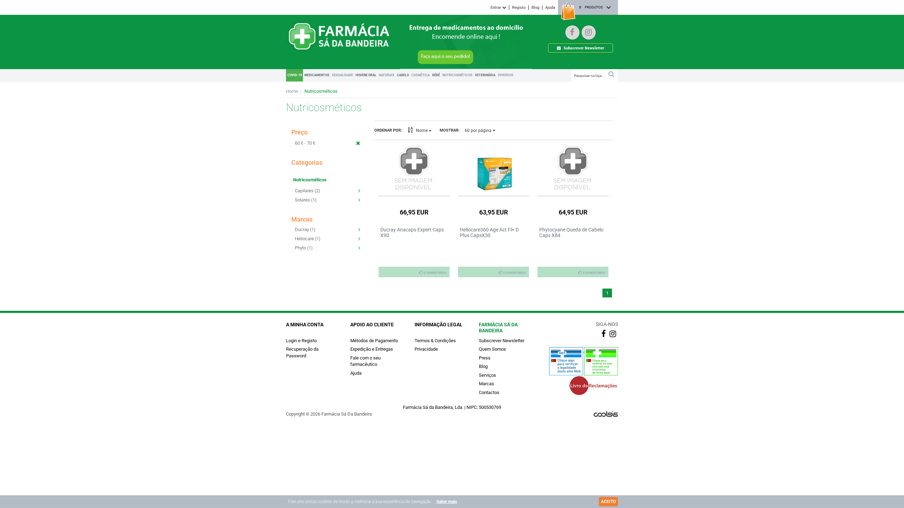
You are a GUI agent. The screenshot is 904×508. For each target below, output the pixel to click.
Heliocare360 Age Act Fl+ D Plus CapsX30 (489, 232)
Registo (518, 7)
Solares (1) (305, 199)
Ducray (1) (305, 229)
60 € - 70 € (305, 143)
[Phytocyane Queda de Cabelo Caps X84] (572, 168)
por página (479, 130)
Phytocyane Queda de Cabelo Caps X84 (571, 232)
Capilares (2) (307, 190)
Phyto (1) (304, 247)
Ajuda (550, 7)
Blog (535, 7)
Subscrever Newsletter (583, 48)
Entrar (496, 7)
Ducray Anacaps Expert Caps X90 (412, 232)
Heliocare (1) (307, 238)
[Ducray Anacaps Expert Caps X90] (414, 168)
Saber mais (446, 501)
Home (292, 91)
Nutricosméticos (321, 91)
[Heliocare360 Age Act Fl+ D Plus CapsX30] (493, 168)
